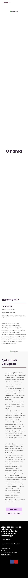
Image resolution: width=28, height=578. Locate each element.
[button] (14, 7)
